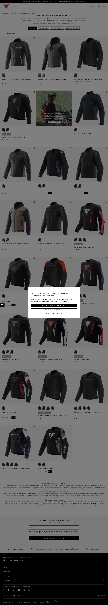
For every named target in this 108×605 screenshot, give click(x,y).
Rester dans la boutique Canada (54, 310)
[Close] (77, 289)
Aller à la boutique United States (54, 305)
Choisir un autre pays (54, 313)
